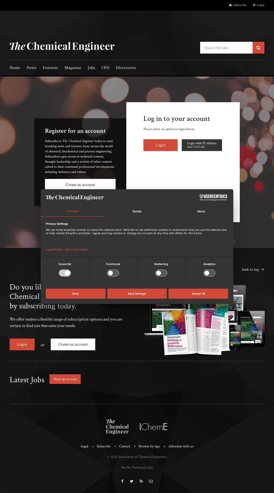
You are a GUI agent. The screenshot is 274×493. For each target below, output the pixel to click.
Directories (126, 68)
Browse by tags (149, 446)
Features (50, 68)
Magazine (72, 68)
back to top (250, 269)
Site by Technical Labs (137, 467)
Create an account (80, 184)
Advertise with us (181, 446)
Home (15, 68)
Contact (124, 446)
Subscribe (240, 5)
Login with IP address (202, 145)
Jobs (91, 68)
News (31, 68)
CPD (105, 68)
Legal (84, 446)
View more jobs (65, 379)
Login (260, 5)
